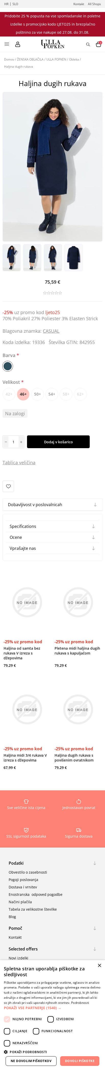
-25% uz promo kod (23, 642)
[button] (52, 1007)
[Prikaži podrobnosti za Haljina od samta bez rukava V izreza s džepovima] (27, 602)
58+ (66, 394)
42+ (9, 394)
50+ (37, 394)
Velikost (12, 382)
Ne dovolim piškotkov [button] (31, 1061)
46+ (23, 394)
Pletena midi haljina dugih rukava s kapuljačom (77, 651)
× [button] (99, 966)
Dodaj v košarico (58, 441)
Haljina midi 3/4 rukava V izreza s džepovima (25, 758)
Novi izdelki (18, 958)
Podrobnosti (80, 1003)
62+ (80, 394)
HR (6, 4)
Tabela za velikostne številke (33, 909)
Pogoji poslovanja (23, 879)
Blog (12, 916)
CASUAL (51, 331)
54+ (51, 394)
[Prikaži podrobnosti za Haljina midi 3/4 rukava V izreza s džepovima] (27, 709)
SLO (15, 4)
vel (21, 462)
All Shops (94, 4)
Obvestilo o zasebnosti (28, 872)
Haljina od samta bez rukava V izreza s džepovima (22, 653)
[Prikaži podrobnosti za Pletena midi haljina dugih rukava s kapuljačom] (78, 602)
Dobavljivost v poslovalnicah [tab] (35, 504)
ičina (30, 462)
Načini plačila (20, 901)
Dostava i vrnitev (23, 887)
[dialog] (52, 1015)
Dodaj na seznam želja (8, 486)
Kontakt (78, 4)
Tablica (10, 462)
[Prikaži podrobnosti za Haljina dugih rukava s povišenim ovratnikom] (78, 709)
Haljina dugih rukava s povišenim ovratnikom (74, 758)
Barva (10, 355)
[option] (11, 257)
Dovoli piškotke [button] (80, 1061)
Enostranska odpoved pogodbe (35, 894)
